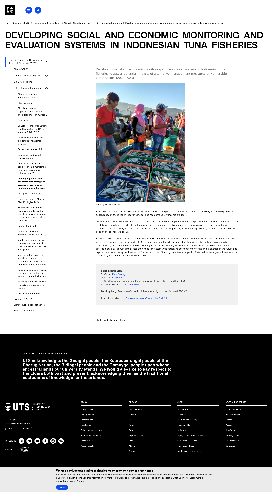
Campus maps (87, 441)
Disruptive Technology (29, 193)
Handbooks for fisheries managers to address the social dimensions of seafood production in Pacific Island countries (32, 214)
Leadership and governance (189, 451)
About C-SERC (21, 69)
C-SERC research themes (27, 293)
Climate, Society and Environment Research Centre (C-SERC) (26, 61)
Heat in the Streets (27, 226)
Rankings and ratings (186, 446)
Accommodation (88, 446)
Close (62, 487)
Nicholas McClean (113, 277)
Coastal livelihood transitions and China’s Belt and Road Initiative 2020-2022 (32, 129)
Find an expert (135, 409)
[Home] (7, 23)
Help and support (233, 414)
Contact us (230, 446)
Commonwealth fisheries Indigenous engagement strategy (30, 140)
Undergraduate (87, 414)
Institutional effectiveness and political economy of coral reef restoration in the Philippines (32, 245)
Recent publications (24, 310)
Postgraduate (87, 420)
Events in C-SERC (23, 299)
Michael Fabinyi (131, 284)
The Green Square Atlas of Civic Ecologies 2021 (31, 201)
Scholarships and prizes (91, 430)
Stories (132, 441)
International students (91, 435)
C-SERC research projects (27, 88)
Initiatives (181, 430)
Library (229, 420)
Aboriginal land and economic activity (27, 96)
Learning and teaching (187, 420)
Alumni (132, 446)
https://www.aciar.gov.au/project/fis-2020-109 (144, 298)
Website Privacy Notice (72, 481)
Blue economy (25, 103)
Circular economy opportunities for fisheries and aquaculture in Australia (32, 111)
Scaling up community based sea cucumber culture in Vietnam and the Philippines (32, 273)
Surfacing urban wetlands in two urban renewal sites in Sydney (32, 284)
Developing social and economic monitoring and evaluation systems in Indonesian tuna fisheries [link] (174, 23)
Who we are (182, 409)
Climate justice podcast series (29, 304)
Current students (233, 409)
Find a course (87, 409)
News (131, 425)
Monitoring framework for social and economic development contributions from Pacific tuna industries (32, 260)
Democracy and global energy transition (29, 156)
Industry (132, 414)
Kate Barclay (118, 274)
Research (133, 420)
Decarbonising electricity (31, 149)
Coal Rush (23, 120)
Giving (132, 451)
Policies (229, 425)
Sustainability (183, 425)
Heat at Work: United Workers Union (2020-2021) (32, 233)
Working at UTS (232, 435)
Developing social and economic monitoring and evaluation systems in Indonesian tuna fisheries (31, 183)
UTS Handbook (232, 441)
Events (132, 430)
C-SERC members (23, 81)
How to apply (86, 425)
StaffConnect (232, 430)
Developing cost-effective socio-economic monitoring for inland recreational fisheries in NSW (32, 168)
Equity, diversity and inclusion (190, 435)
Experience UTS (136, 435)
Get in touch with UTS (18, 429)
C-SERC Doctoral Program (27, 75)
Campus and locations (187, 441)
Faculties (181, 414)
